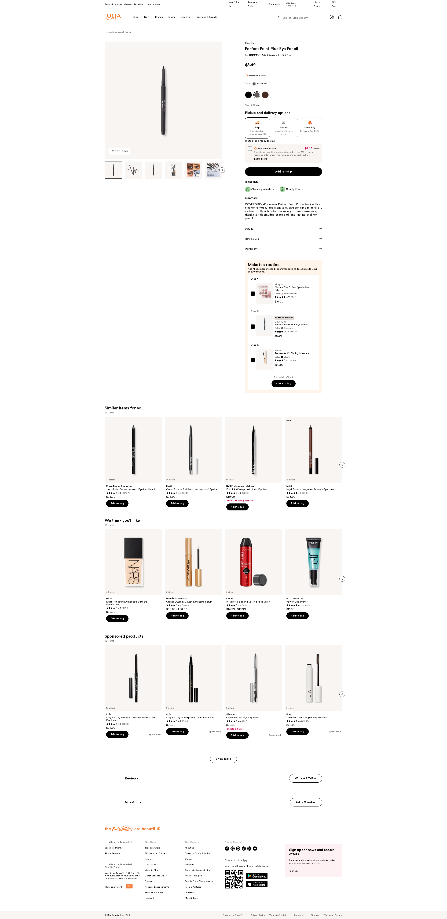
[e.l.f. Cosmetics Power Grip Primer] (313, 570)
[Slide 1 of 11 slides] (113, 170)
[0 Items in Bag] (340, 17)
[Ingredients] (283, 249)
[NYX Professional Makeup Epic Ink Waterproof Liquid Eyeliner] (253, 459)
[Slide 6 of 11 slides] (213, 170)
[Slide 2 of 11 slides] (133, 170)
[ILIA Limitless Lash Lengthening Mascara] (313, 686)
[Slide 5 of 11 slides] (193, 170)
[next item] (222, 170)
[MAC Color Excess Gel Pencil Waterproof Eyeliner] (193, 458)
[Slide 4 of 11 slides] (173, 170)
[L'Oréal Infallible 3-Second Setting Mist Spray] (253, 570)
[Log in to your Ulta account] (332, 17)
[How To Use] (283, 239)
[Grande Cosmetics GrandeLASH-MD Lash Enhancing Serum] (193, 570)
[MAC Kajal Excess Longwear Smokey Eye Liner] (313, 458)
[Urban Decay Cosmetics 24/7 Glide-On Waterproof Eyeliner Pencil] (133, 458)
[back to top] (436, 908)
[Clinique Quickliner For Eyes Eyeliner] (253, 687)
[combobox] (283, 84)
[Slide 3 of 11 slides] (153, 170)
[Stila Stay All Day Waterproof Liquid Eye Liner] (193, 686)
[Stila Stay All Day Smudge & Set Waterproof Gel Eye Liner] (133, 687)
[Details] (283, 229)
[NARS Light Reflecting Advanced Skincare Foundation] (133, 571)
